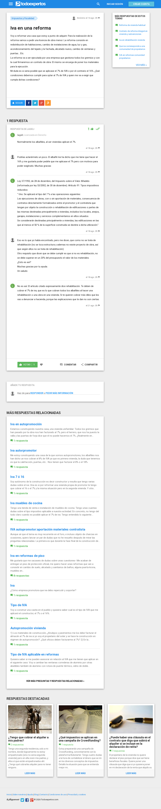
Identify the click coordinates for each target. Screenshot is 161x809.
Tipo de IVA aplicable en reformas (34, 654)
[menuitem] (28, 103)
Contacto (44, 794)
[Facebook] (27, 799)
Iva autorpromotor (23, 450)
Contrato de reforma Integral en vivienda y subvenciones (133, 32)
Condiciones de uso (58, 794)
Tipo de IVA (18, 605)
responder (36, 393)
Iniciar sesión (115, 4)
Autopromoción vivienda (28, 628)
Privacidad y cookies (77, 794)
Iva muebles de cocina (26, 503)
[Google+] (31, 799)
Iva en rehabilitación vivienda (132, 40)
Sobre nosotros (19, 794)
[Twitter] (22, 799)
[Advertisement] (47, 89)
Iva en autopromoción (26, 424)
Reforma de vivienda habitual (132, 25)
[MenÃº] (11, 4)
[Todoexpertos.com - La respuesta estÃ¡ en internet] (30, 4)
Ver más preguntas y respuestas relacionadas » (55, 681)
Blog (36, 794)
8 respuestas (21, 575)
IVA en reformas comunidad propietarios (132, 56)
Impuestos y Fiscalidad (23, 18)
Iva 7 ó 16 (17, 477)
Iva (12, 585)
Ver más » (141, 65)
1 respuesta (21, 440)
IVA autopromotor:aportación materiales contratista (47, 529)
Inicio (9, 794)
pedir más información (59, 393)
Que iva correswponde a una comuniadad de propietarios (132, 47)
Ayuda (30, 794)
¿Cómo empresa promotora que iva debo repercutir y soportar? (43, 590)
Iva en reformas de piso (27, 556)
